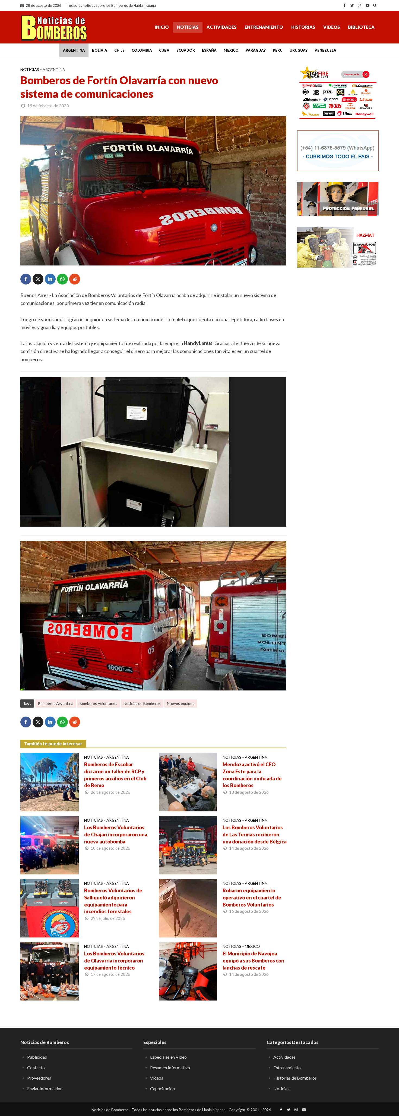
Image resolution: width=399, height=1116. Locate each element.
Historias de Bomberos (295, 1077)
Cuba (164, 50)
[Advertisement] (338, 360)
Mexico (231, 50)
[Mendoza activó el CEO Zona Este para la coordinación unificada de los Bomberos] (188, 781)
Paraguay (256, 50)
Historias (303, 27)
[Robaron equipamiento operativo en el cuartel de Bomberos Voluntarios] (188, 908)
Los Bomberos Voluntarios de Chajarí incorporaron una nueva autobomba (115, 834)
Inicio (162, 27)
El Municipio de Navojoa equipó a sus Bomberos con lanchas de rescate (253, 961)
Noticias (187, 27)
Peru (278, 50)
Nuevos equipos (180, 703)
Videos (331, 27)
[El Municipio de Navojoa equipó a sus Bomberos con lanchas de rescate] (188, 971)
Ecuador (185, 50)
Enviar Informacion (44, 1088)
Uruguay (299, 50)
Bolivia (99, 50)
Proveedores (39, 1077)
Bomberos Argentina (55, 703)
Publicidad (37, 1056)
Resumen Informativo (170, 1067)
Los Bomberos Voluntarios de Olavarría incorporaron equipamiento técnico (114, 961)
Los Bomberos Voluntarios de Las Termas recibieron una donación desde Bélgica (255, 834)
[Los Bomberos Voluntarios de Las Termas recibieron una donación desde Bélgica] (188, 845)
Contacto (36, 1067)
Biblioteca (361, 27)
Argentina (74, 50)
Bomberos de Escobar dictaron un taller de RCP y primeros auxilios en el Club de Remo (115, 775)
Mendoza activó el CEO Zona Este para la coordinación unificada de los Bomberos (252, 775)
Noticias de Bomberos (142, 703)
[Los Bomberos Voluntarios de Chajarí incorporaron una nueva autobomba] (49, 845)
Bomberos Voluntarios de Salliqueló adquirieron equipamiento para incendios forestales (113, 901)
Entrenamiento (264, 27)
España (209, 50)
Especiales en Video (168, 1056)
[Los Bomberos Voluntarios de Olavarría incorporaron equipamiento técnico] (49, 971)
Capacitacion (162, 1088)
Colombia (142, 50)
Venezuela (325, 50)
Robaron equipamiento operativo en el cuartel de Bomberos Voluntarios (252, 897)
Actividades (221, 27)
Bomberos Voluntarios (98, 703)
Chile (119, 50)
